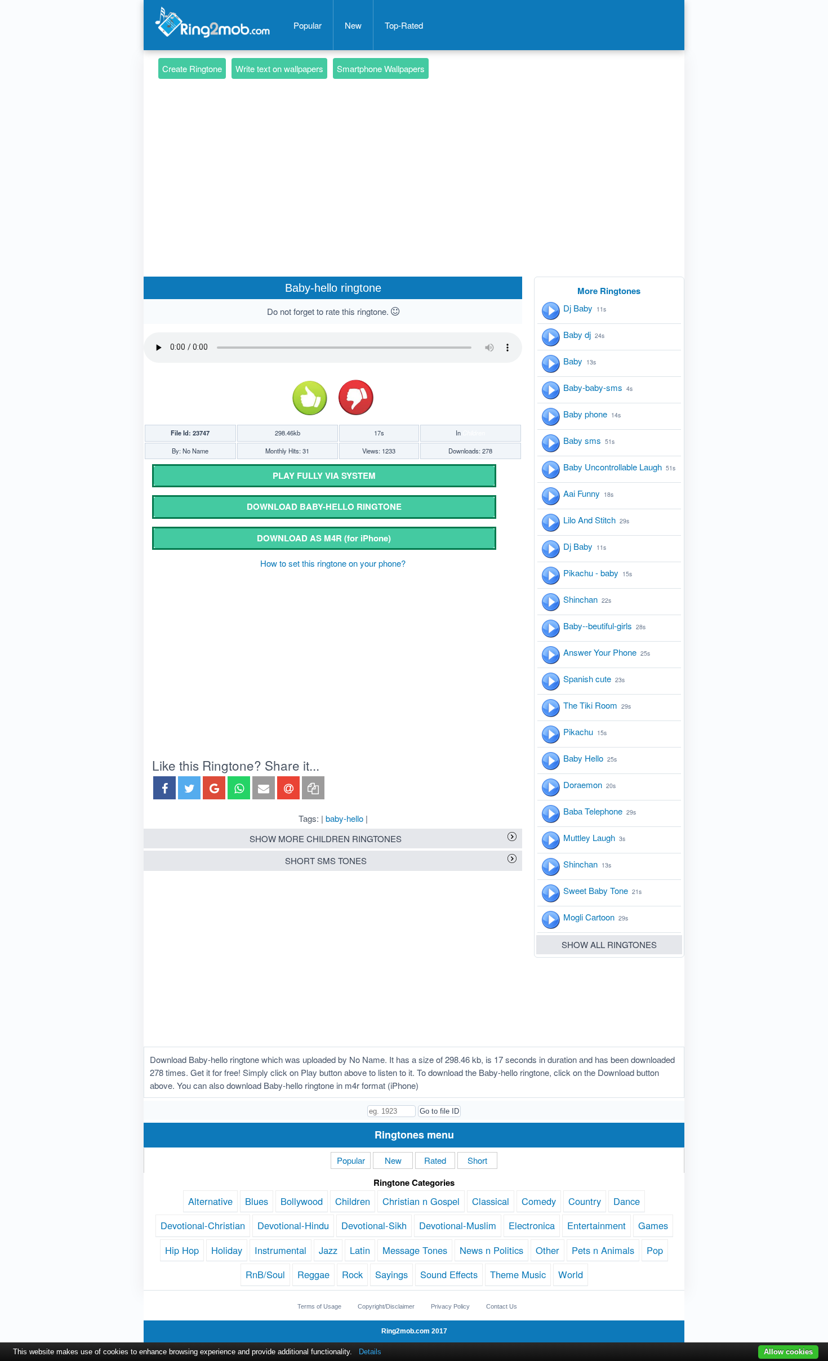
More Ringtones (608, 290)
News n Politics (491, 1250)
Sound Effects (449, 1274)
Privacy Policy (450, 1306)
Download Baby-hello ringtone (324, 506)
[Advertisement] (414, 161)
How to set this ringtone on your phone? (333, 563)
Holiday (226, 1250)
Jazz (328, 1250)
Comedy (539, 1201)
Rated (435, 1160)
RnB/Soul (265, 1274)
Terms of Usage (319, 1306)
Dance (626, 1201)
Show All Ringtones (609, 944)
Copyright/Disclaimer (386, 1306)
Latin (360, 1250)
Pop (655, 1250)
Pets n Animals (603, 1250)
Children (473, 432)
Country (584, 1201)
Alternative (210, 1201)
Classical (490, 1201)
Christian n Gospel (421, 1201)
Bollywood (302, 1201)
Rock (352, 1274)
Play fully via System (324, 475)
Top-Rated (404, 25)
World (570, 1274)
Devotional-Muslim (457, 1225)
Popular (307, 25)
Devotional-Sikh (374, 1225)
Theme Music (518, 1274)
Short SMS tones (326, 860)
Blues (256, 1201)
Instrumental (280, 1250)
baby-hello (344, 818)
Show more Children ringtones (326, 838)
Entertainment (596, 1225)
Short (477, 1160)
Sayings (391, 1274)
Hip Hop (182, 1250)
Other (547, 1250)
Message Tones (414, 1250)
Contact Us (501, 1306)
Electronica (532, 1225)
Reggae (313, 1274)
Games (653, 1225)
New (353, 25)
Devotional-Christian (203, 1225)
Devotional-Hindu (293, 1225)
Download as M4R (324, 538)
